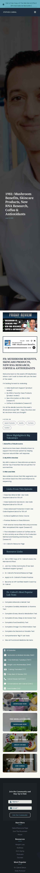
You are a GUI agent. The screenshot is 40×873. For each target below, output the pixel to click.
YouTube (31, 423)
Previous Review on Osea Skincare (16, 520)
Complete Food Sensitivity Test (16, 622)
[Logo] (10, 12)
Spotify (21, 423)
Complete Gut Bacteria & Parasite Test (19, 631)
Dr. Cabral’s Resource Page (14, 544)
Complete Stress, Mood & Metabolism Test (21, 614)
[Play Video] (20, 322)
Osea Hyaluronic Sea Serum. (14, 502)
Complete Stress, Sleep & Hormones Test (20, 618)
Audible (7, 428)
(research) (7, 539)
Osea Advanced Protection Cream (17, 509)
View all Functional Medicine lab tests (19, 640)
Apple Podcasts (10, 423)
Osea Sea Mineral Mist (12, 495)
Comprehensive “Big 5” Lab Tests (17, 636)
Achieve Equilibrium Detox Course (16, 516)
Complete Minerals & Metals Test (17, 602)
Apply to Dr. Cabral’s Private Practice (19, 577)
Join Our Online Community (15, 566)
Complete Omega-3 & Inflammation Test (20, 627)
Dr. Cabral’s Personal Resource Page (18, 573)
